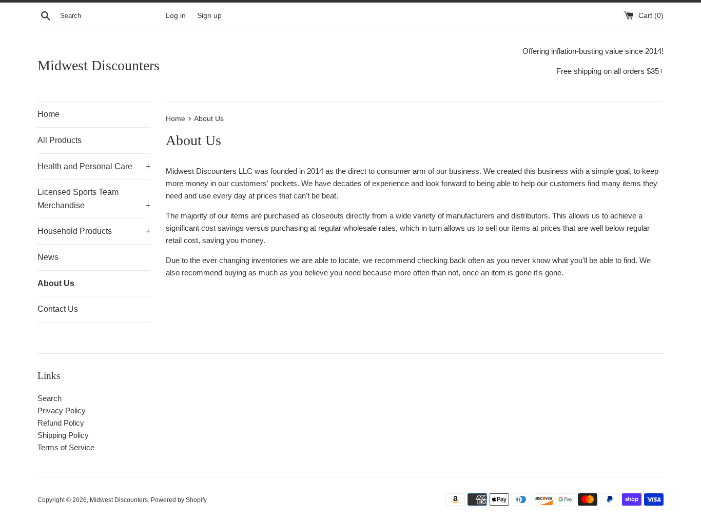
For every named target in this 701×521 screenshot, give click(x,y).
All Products (59, 140)
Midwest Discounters (98, 65)
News (48, 257)
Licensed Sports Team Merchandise (93, 199)
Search (49, 398)
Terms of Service (65, 447)
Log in (176, 15)
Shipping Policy (63, 435)
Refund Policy (60, 422)
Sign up (209, 15)
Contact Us (57, 309)
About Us (55, 283)
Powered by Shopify (179, 500)
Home (48, 114)
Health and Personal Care (93, 166)
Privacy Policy (61, 410)
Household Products (93, 231)
